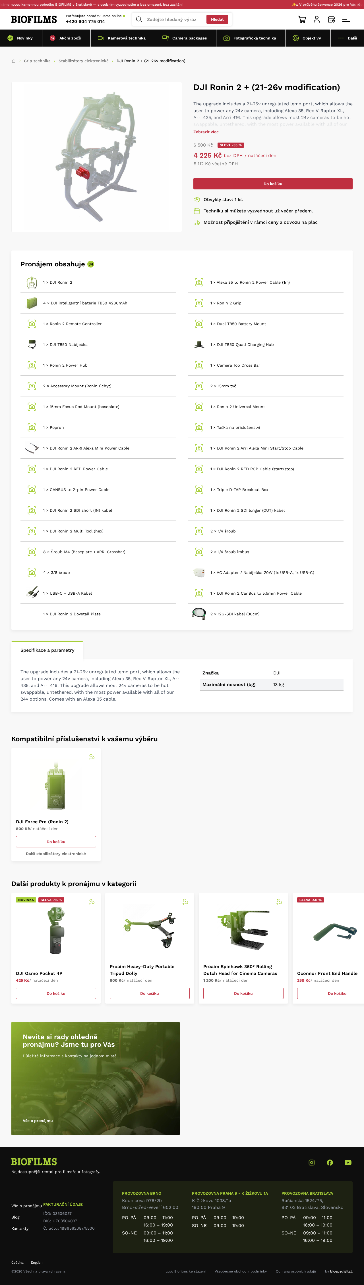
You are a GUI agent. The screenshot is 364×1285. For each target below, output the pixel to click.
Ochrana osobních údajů (296, 1271)
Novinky (25, 38)
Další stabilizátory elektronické (56, 853)
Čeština (17, 1263)
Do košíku (273, 183)
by (339, 1271)
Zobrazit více (206, 131)
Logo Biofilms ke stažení (186, 1271)
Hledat (217, 19)
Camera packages (189, 38)
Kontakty (19, 1228)
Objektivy (312, 38)
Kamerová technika (127, 38)
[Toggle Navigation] (346, 19)
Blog (15, 1217)
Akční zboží (70, 38)
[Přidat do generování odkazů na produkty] (91, 757)
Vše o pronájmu (38, 1120)
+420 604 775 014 (85, 21)
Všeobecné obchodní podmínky (241, 1271)
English (36, 1263)
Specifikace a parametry (47, 650)
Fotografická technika (254, 38)
